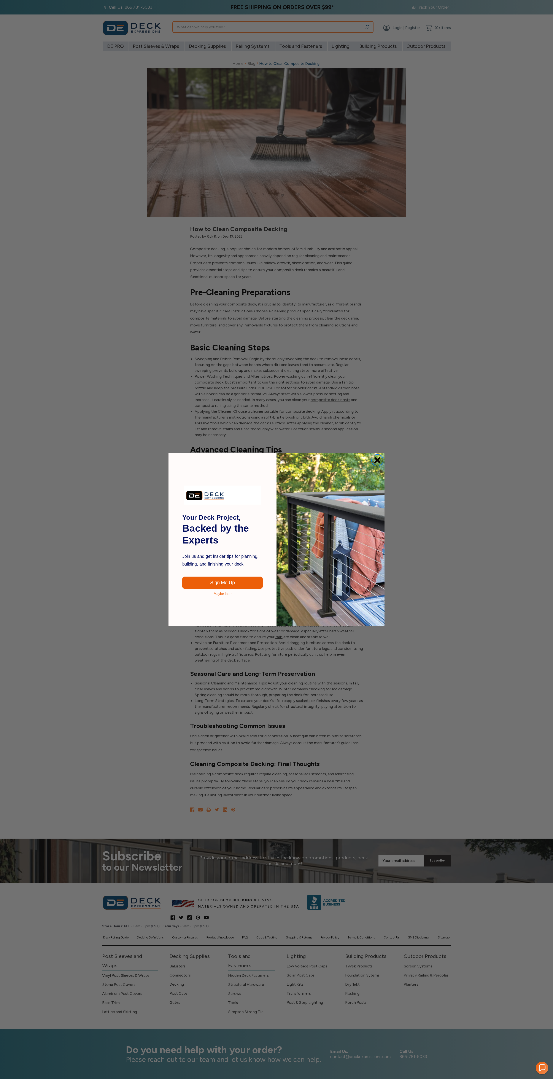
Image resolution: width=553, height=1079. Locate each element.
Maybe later (223, 594)
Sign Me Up (222, 582)
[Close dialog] (377, 460)
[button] (542, 1068)
